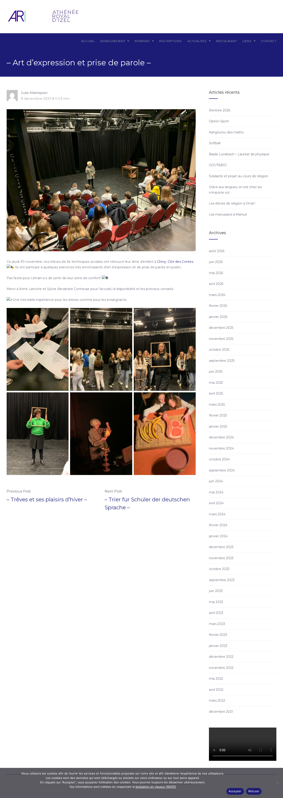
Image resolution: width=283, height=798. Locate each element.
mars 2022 (217, 701)
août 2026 (216, 251)
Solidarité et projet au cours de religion (238, 176)
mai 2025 (216, 383)
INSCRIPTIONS (170, 41)
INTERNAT (142, 41)
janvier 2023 (218, 646)
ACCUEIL (88, 41)
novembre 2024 (221, 448)
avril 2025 (216, 393)
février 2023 (218, 635)
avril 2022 (216, 690)
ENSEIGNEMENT (112, 41)
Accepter (235, 791)
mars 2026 (217, 295)
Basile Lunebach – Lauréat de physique (239, 154)
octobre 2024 (219, 459)
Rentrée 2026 (219, 110)
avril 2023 (216, 613)
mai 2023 (216, 602)
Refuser (254, 791)
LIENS (247, 41)
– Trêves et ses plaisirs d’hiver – (47, 499)
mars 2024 (217, 514)
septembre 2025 (221, 361)
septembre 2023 (222, 580)
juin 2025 (215, 372)
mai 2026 (216, 273)
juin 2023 (216, 591)
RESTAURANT (226, 41)
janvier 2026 (218, 317)
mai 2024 (216, 492)
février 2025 (218, 415)
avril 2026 (216, 284)
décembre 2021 (221, 712)
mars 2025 (217, 405)
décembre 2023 (221, 547)
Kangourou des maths (226, 132)
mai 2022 (216, 679)
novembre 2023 (221, 558)
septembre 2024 (222, 470)
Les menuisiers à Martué (228, 214)
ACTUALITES (197, 41)
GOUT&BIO (218, 165)
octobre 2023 (219, 569)
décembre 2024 (221, 437)
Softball (214, 143)
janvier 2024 (218, 536)
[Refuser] (277, 783)
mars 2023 (217, 624)
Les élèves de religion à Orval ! (232, 203)
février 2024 (218, 525)
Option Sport (219, 121)
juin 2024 (216, 481)
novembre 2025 (221, 339)
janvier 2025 (218, 426)
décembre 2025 (221, 328)
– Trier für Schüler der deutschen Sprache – (147, 503)
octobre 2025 (219, 350)
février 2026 (218, 306)
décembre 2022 (221, 657)
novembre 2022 (221, 668)
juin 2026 (216, 262)
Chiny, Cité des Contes (175, 262)
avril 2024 (216, 503)
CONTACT (268, 41)
